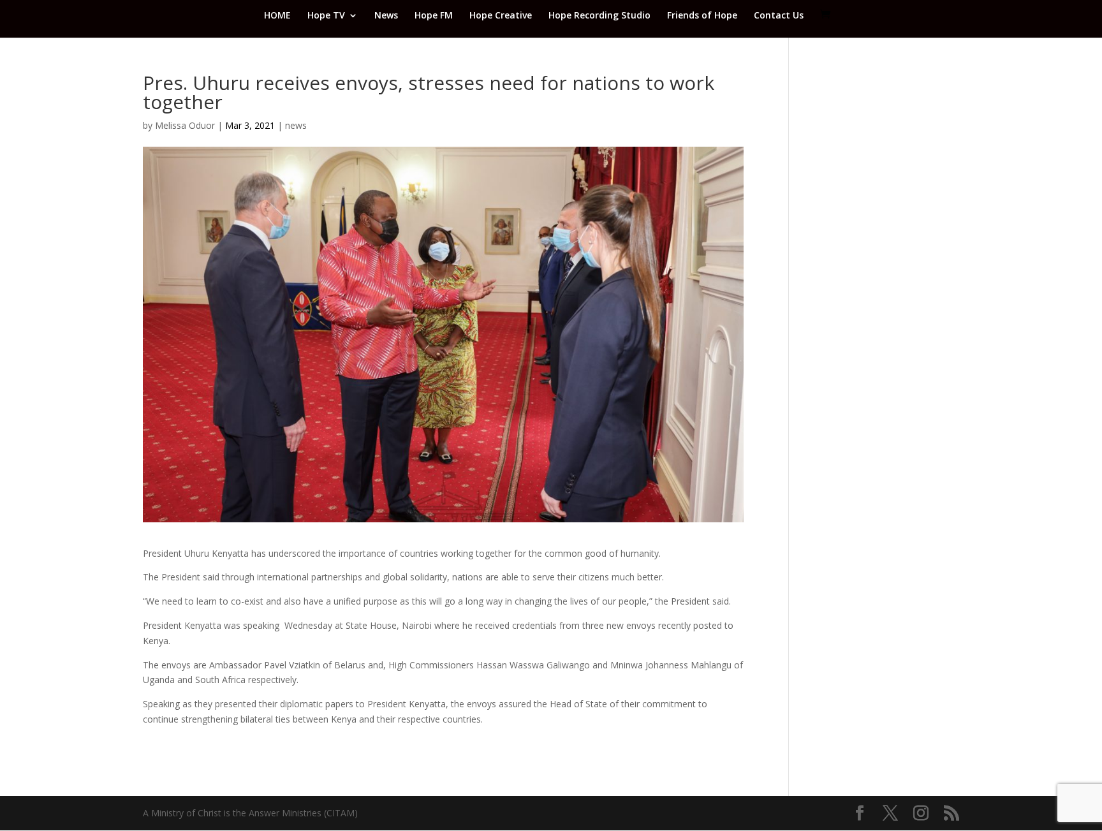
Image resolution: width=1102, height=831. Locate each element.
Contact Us (779, 16)
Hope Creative (500, 16)
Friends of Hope (702, 16)
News (386, 16)
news (296, 125)
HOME (277, 16)
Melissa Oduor (185, 125)
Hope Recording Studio (599, 16)
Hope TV (326, 16)
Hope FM (434, 16)
